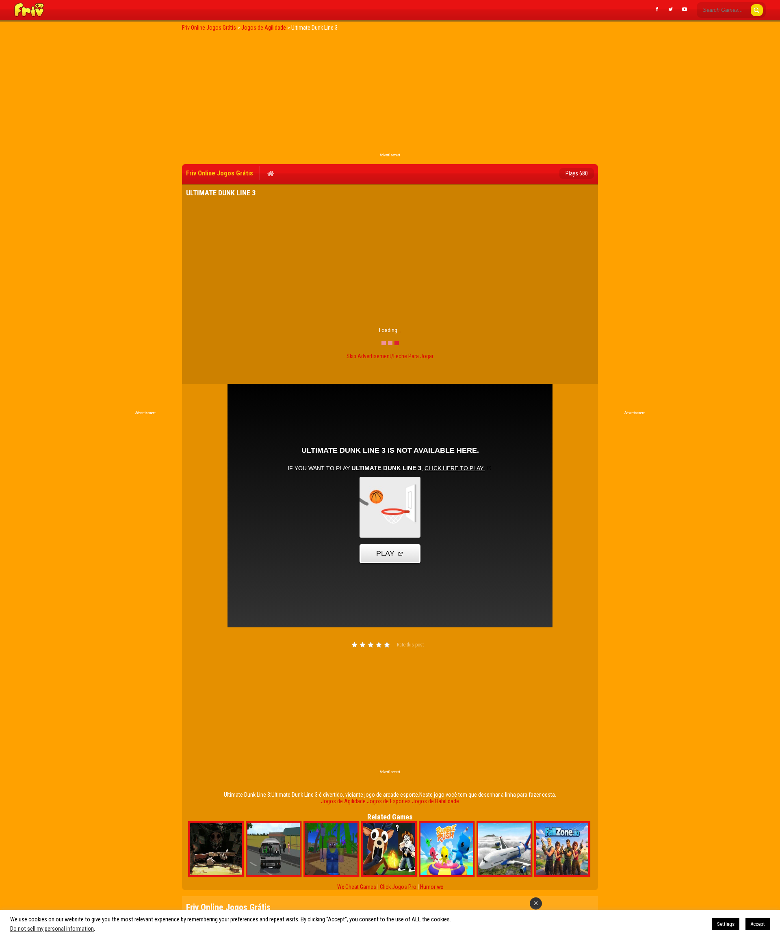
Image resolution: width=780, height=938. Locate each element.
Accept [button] (757, 924)
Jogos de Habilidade (435, 801)
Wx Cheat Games (356, 887)
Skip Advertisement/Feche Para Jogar (390, 356)
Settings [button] (725, 924)
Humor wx (431, 887)
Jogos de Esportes (389, 801)
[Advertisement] (390, 94)
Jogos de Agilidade (343, 801)
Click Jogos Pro (398, 887)
